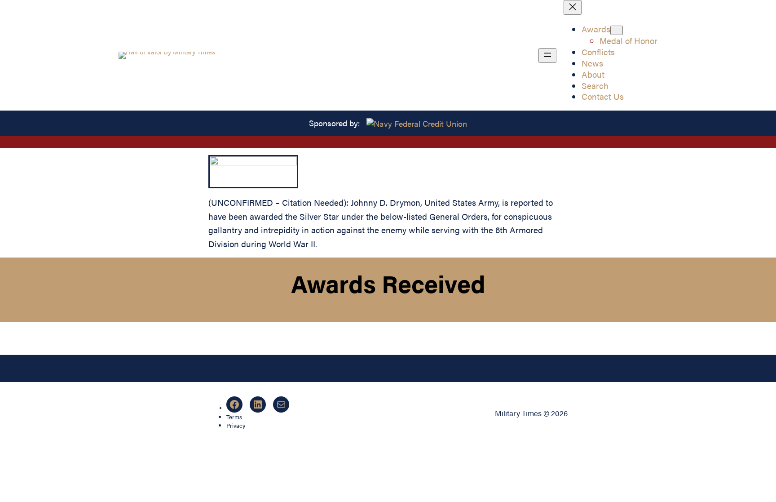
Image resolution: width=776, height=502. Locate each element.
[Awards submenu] (616, 30)
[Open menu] (547, 55)
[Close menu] (573, 7)
